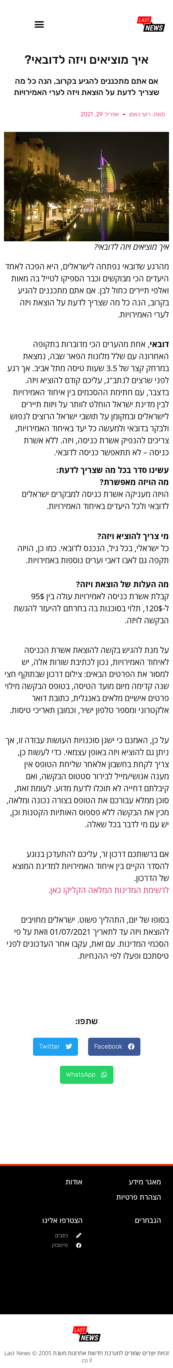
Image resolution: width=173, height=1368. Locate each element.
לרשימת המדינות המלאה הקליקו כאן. (108, 890)
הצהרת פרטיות (138, 1197)
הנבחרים (148, 1220)
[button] (39, 24)
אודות (74, 1181)
